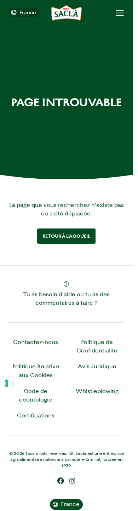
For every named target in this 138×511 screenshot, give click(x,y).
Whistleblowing (97, 391)
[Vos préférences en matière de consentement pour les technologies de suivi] (6, 383)
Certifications (35, 415)
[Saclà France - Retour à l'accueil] (66, 12)
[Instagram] (72, 480)
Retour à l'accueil (66, 236)
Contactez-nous (35, 342)
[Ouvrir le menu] (119, 12)
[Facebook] (60, 480)
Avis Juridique (97, 366)
